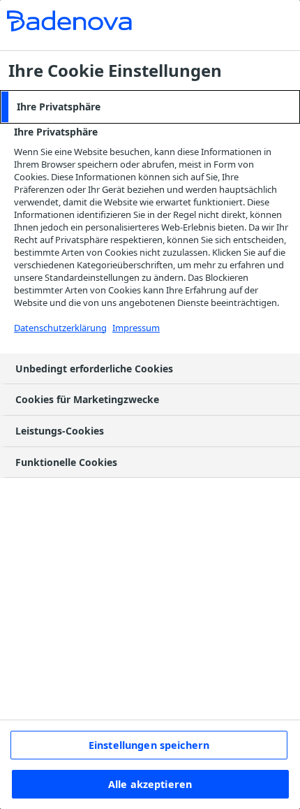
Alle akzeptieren (150, 784)
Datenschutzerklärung (60, 327)
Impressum (136, 327)
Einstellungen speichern (149, 745)
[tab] (150, 107)
